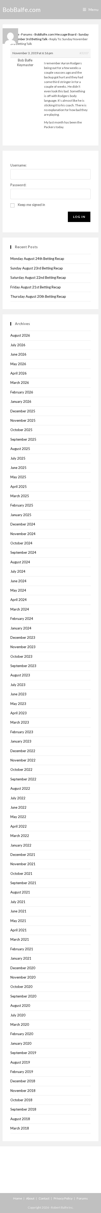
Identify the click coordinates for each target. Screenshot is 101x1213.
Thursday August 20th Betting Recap (38, 296)
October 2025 (21, 430)
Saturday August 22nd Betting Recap (38, 277)
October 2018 (21, 1100)
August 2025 (20, 449)
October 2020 (21, 987)
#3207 (84, 53)
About (30, 1198)
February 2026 (21, 392)
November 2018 (22, 1091)
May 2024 (18, 590)
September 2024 (23, 552)
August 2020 (20, 1005)
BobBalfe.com (22, 9)
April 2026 (18, 373)
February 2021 (21, 949)
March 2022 (19, 836)
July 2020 (17, 1015)
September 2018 (23, 1109)
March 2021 (19, 939)
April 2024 (18, 600)
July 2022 (17, 798)
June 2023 (18, 694)
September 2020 (23, 996)
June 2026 (18, 354)
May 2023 (18, 704)
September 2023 (23, 666)
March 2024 (19, 609)
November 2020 (22, 977)
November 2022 (22, 760)
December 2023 (22, 637)
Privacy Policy (63, 1198)
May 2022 (18, 817)
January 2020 (20, 1043)
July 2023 (17, 685)
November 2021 (22, 864)
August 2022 (20, 788)
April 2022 (18, 826)
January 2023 (20, 741)
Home (17, 1198)
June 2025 (18, 468)
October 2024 (21, 543)
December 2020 (22, 968)
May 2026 (18, 364)
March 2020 (19, 1024)
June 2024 (18, 581)
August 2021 (20, 892)
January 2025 (20, 515)
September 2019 (23, 1053)
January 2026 (20, 401)
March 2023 (19, 722)
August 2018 (20, 1119)
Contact (44, 1198)
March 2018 (19, 1128)
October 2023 (21, 656)
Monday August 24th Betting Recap (37, 259)
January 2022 (20, 845)
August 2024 (20, 562)
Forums (26, 34)
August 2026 (20, 335)
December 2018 (22, 1081)
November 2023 (22, 647)
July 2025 (17, 458)
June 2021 (18, 911)
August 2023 (20, 675)
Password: (18, 185)
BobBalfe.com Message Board (55, 34)
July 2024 (17, 571)
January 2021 (20, 958)
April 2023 (18, 713)
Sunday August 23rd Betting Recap (36, 268)
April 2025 (18, 486)
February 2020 (21, 1034)
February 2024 (21, 618)
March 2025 (19, 496)
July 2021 (17, 902)
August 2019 (20, 1062)
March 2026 (19, 382)
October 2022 (21, 769)
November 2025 (22, 420)
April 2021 (18, 930)
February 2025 (21, 505)
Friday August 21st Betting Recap (35, 287)
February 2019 (21, 1072)
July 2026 (17, 345)
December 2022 (22, 751)
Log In (79, 217)
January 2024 (20, 628)
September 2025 (23, 439)
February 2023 (21, 732)
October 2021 (21, 873)
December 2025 (22, 411)
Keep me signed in (31, 205)
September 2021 (23, 883)
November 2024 (22, 534)
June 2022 (18, 807)
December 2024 (22, 524)
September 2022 (23, 779)
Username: (18, 165)
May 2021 (18, 921)
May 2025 (18, 477)
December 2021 (22, 854)
